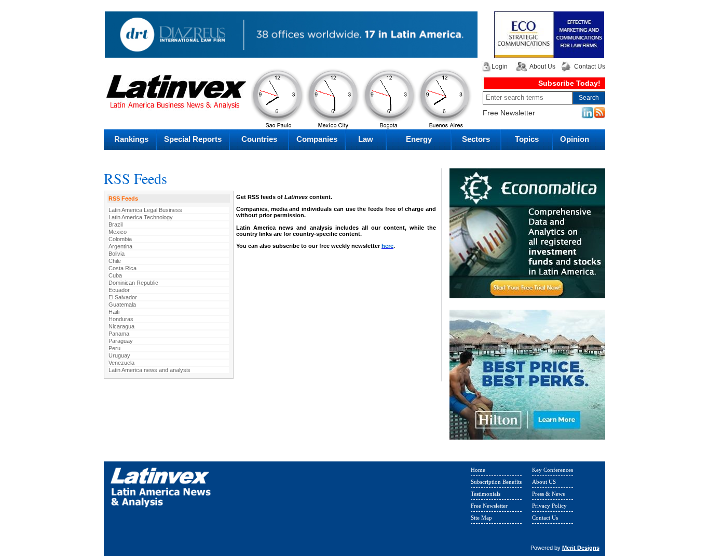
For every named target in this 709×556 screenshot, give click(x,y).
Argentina (120, 246)
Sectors (476, 139)
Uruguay (119, 355)
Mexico (117, 232)
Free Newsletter (509, 113)
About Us (542, 66)
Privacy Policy (549, 505)
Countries (259, 139)
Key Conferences (552, 470)
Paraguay (120, 341)
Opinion (574, 139)
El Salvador (122, 297)
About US (544, 482)
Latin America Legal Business (145, 210)
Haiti (113, 312)
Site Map (481, 517)
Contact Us (589, 66)
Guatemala (122, 304)
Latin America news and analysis (149, 370)
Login (500, 66)
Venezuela (121, 363)
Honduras (120, 319)
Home (478, 470)
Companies (316, 139)
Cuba (115, 275)
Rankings (131, 139)
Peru (114, 348)
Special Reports (193, 139)
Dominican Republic (133, 283)
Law (365, 139)
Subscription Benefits (496, 482)
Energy (419, 139)
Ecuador (119, 290)
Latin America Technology (140, 217)
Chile (114, 261)
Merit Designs (580, 548)
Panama (118, 333)
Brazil (115, 224)
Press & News (548, 494)
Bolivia (116, 253)
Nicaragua (121, 326)
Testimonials (485, 494)
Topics (527, 139)
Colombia (120, 239)
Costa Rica (122, 268)
